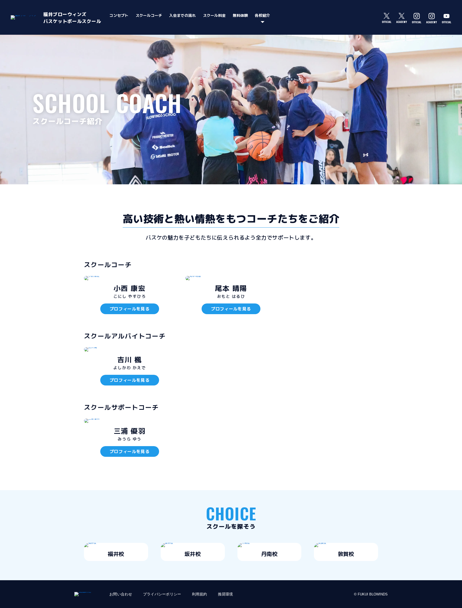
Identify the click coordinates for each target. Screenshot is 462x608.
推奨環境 (225, 594)
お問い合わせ (120, 594)
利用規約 (199, 594)
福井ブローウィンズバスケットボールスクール (72, 17)
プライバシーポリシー (162, 594)
